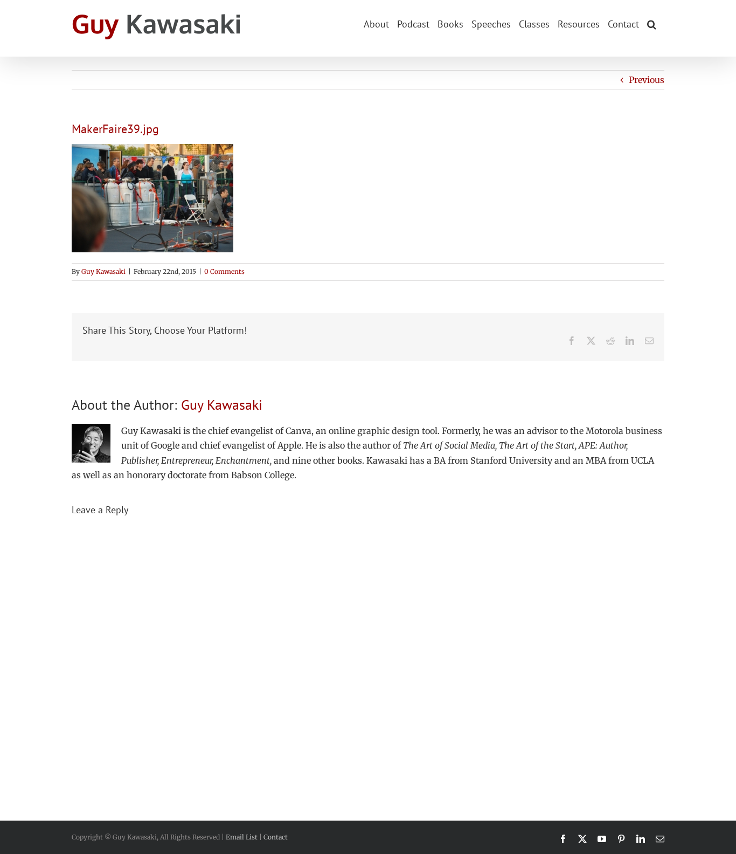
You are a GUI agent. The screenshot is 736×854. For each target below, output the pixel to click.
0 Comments (224, 271)
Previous (646, 79)
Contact (275, 837)
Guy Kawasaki (103, 271)
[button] (651, 23)
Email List (242, 837)
